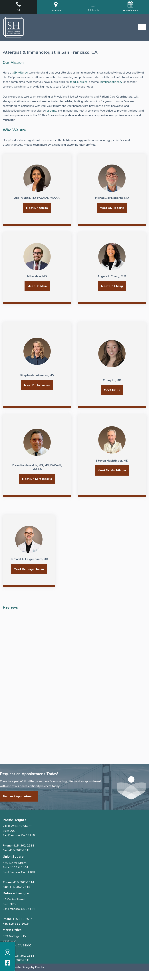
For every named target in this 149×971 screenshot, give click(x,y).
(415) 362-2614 (23, 846)
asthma (51, 111)
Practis (39, 967)
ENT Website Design (17, 967)
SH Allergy (20, 73)
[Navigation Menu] (142, 27)
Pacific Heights (14, 820)
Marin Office (12, 930)
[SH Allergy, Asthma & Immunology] (14, 27)
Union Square (13, 856)
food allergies (79, 82)
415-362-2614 (22, 919)
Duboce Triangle (16, 893)
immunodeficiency (111, 82)
